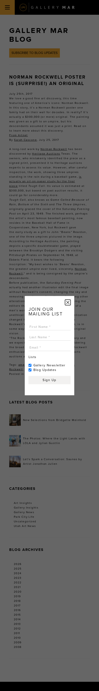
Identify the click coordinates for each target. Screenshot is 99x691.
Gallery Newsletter (49, 365)
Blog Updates (45, 370)
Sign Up (49, 380)
